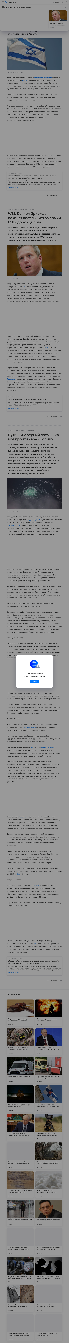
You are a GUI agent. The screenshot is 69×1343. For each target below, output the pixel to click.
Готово (34, 681)
